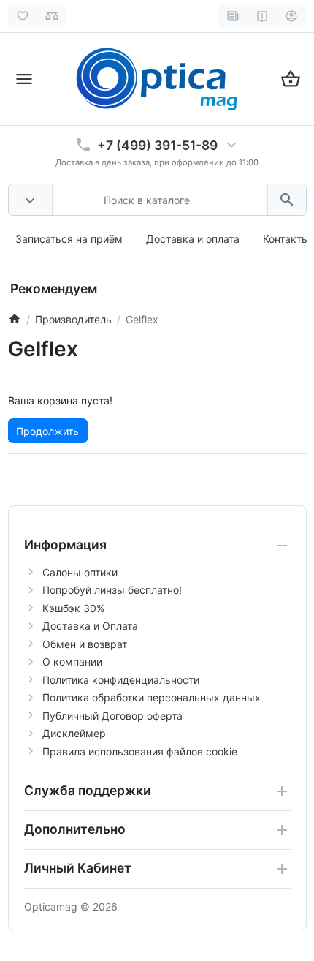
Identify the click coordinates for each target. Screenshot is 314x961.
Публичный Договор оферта (112, 715)
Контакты (286, 239)
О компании (72, 661)
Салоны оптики (80, 572)
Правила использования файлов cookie (139, 751)
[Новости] (233, 16)
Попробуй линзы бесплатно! (112, 590)
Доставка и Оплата (90, 625)
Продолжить (47, 431)
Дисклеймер (74, 733)
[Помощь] (262, 16)
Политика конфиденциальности (120, 680)
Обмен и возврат (84, 644)
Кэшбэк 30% (73, 608)
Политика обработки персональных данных (151, 697)
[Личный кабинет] (292, 16)
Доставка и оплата (193, 239)
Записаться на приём (69, 239)
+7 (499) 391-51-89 (157, 145)
